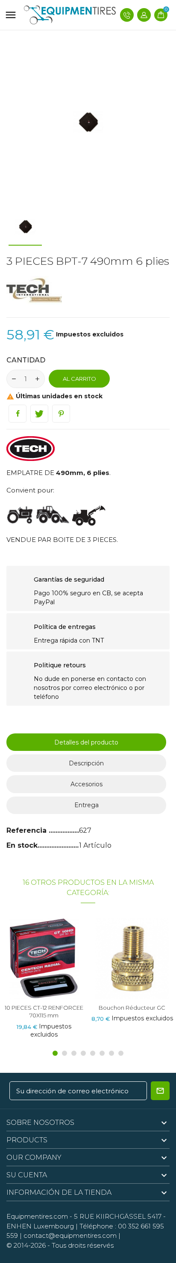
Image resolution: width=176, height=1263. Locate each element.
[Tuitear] (39, 414)
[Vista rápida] (44, 961)
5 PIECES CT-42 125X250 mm (132, 1007)
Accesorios (86, 784)
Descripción (86, 763)
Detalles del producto (86, 742)
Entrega (86, 805)
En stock (22, 845)
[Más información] (59, 961)
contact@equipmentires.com (70, 1235)
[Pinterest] (61, 414)
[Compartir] (17, 414)
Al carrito (79, 378)
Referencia (27, 830)
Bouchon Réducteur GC (44, 1007)
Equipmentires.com (37, 1216)
